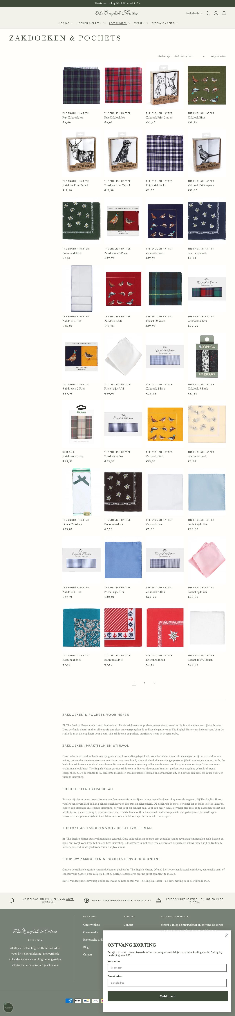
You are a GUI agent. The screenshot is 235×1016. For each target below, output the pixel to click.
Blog (86, 947)
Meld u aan (168, 996)
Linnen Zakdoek (72, 524)
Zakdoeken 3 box (73, 456)
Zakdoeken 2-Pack (115, 253)
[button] (65, 23)
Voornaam (114, 961)
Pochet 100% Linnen (200, 659)
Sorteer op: (164, 56)
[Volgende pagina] (154, 683)
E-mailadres (115, 976)
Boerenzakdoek (71, 253)
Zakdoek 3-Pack (198, 388)
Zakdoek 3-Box (72, 321)
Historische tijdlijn (94, 940)
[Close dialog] (226, 935)
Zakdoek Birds (196, 117)
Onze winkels (91, 925)
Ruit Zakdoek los (72, 117)
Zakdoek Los (154, 524)
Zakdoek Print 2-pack (159, 117)
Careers (87, 955)
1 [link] (134, 683)
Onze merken (91, 932)
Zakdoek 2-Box (155, 388)
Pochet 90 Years (155, 321)
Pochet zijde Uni (114, 388)
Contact (128, 925)
